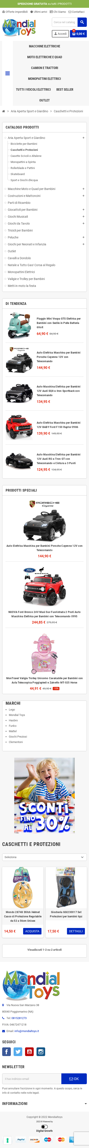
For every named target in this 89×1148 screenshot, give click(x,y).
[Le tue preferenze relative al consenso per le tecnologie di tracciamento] (7, 1140)
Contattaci (77, 11)
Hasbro (13, 720)
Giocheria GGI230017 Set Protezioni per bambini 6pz (66, 914)
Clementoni (16, 742)
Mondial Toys (17, 715)
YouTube (29, 1051)
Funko (12, 725)
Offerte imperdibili (15, 11)
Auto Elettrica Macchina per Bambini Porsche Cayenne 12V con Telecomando (58, 357)
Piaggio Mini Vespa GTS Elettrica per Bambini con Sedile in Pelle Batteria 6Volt (59, 323)
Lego (12, 709)
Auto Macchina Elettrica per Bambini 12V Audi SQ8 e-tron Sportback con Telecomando (58, 391)
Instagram (41, 1051)
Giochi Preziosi (18, 736)
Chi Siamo (59, 11)
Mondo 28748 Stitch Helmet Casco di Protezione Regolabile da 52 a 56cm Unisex (22, 916)
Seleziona (10, 857)
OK (76, 1079)
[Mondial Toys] (19, 27)
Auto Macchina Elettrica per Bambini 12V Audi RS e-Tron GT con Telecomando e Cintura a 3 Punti (58, 459)
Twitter (18, 1051)
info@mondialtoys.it (26, 1031)
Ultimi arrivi (38, 11)
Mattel (13, 731)
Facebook (6, 1051)
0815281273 (19, 1018)
